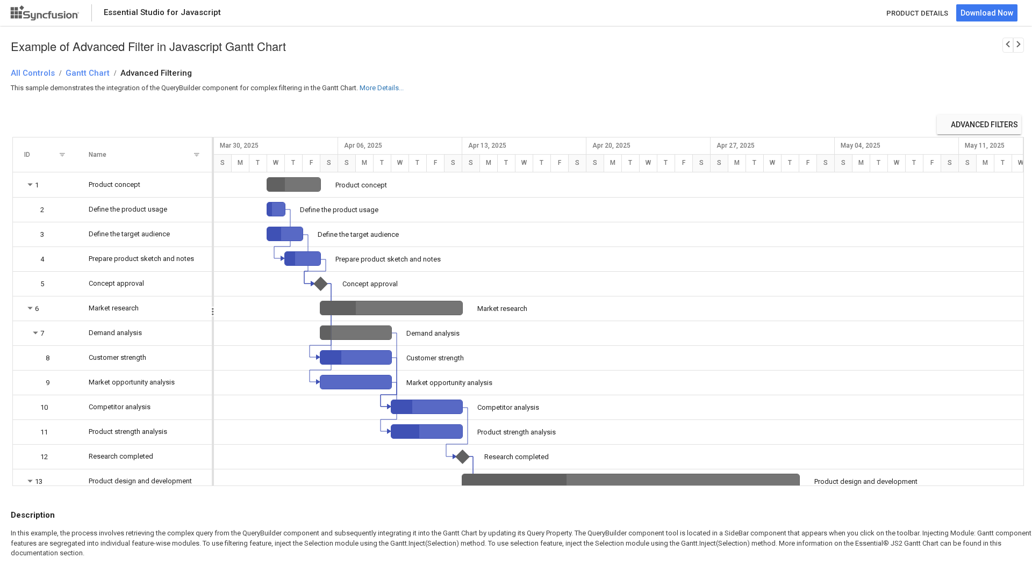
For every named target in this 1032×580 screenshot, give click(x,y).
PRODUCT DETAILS (917, 13)
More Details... (382, 88)
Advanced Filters (984, 124)
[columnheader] (45, 154)
